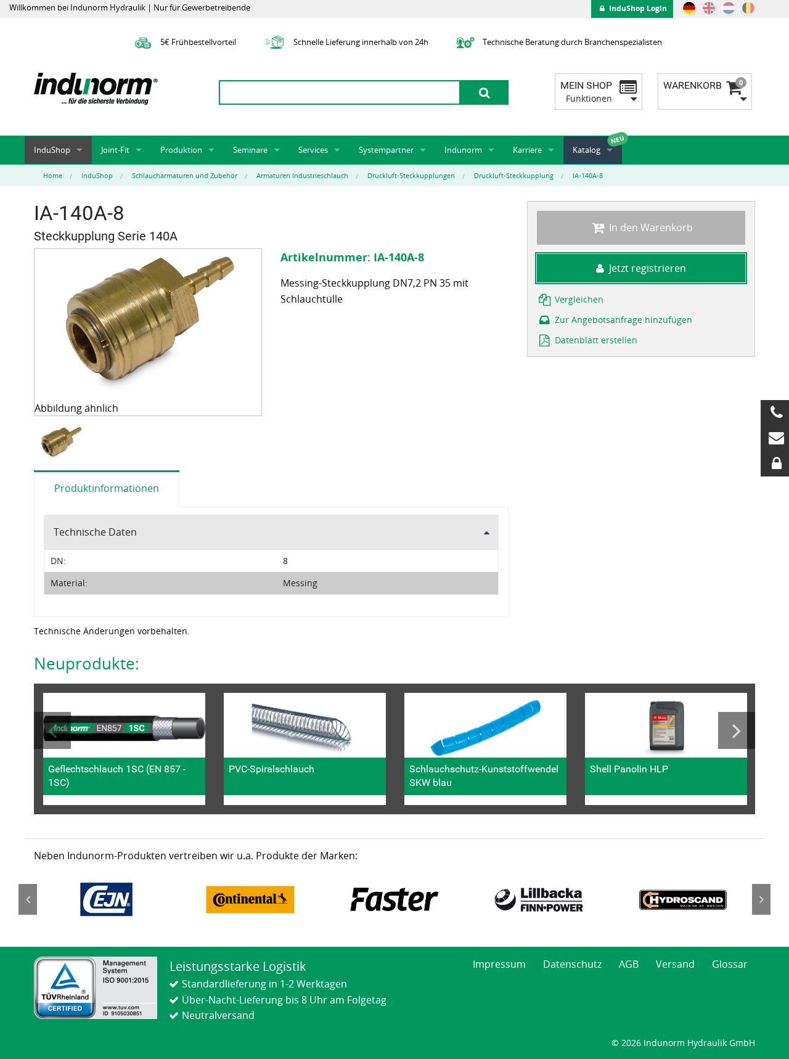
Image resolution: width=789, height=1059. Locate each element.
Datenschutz (572, 964)
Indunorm (463, 149)
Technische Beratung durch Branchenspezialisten (571, 41)
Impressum (499, 964)
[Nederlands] (728, 8)
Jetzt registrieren (647, 268)
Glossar (730, 964)
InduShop (52, 149)
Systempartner (386, 149)
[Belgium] (748, 8)
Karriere (527, 149)
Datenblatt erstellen (594, 340)
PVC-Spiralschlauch (271, 769)
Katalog (586, 149)
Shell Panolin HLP (629, 769)
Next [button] (736, 730)
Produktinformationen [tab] (106, 488)
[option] (62, 443)
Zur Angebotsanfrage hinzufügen (622, 319)
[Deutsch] (689, 8)
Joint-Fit (115, 149)
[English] (709, 8)
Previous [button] (52, 730)
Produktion (181, 149)
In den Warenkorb (650, 227)
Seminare (250, 149)
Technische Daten (95, 532)
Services (313, 149)
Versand (675, 964)
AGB (629, 964)
